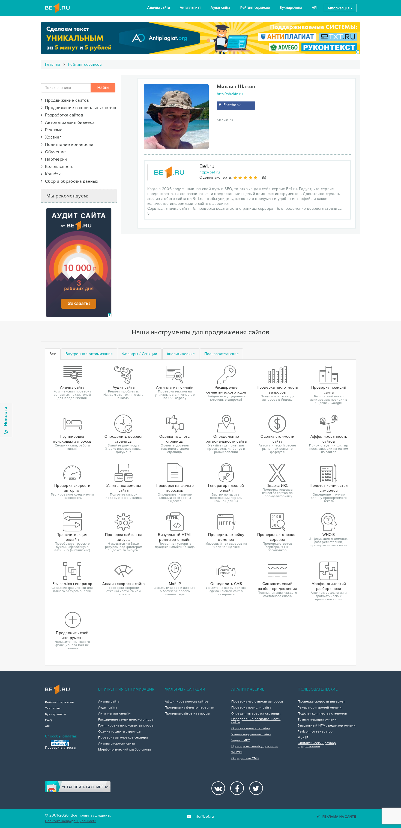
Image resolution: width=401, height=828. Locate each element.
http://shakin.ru (230, 94)
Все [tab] (52, 354)
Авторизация (339, 8)
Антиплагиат (190, 7)
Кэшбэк (52, 174)
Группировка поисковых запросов (126, 725)
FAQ (48, 720)
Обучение (54, 152)
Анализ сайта (158, 7)
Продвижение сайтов (66, 100)
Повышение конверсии (68, 144)
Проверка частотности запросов (257, 701)
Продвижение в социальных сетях (79, 107)
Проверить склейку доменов (254, 746)
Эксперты (53, 708)
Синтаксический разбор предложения (317, 745)
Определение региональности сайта (256, 721)
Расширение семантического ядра (125, 719)
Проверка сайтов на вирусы (187, 713)
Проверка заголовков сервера (123, 737)
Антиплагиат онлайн (114, 713)
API (315, 7)
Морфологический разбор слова (124, 749)
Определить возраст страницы (256, 713)
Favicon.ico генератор (315, 731)
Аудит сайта (220, 7)
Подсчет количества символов (322, 713)
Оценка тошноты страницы (119, 731)
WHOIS (237, 752)
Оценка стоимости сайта (250, 728)
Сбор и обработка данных (70, 181)
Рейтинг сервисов (255, 7)
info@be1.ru (204, 816)
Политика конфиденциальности (70, 821)
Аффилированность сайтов (187, 701)
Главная (52, 64)
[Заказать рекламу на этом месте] (357, 52)
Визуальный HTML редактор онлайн (326, 725)
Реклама (52, 130)
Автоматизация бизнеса (68, 122)
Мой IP (303, 737)
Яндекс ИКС (240, 740)
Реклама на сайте (339, 817)
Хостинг (52, 137)
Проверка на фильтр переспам (189, 707)
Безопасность (58, 166)
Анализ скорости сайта (116, 743)
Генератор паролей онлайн (320, 707)
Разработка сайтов (63, 115)
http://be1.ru (209, 172)
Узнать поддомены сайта (251, 734)
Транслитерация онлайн (317, 719)
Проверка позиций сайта (251, 707)
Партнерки (55, 159)
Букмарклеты (291, 7)
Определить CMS (245, 758)
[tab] (89, 354)
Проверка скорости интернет (321, 701)
